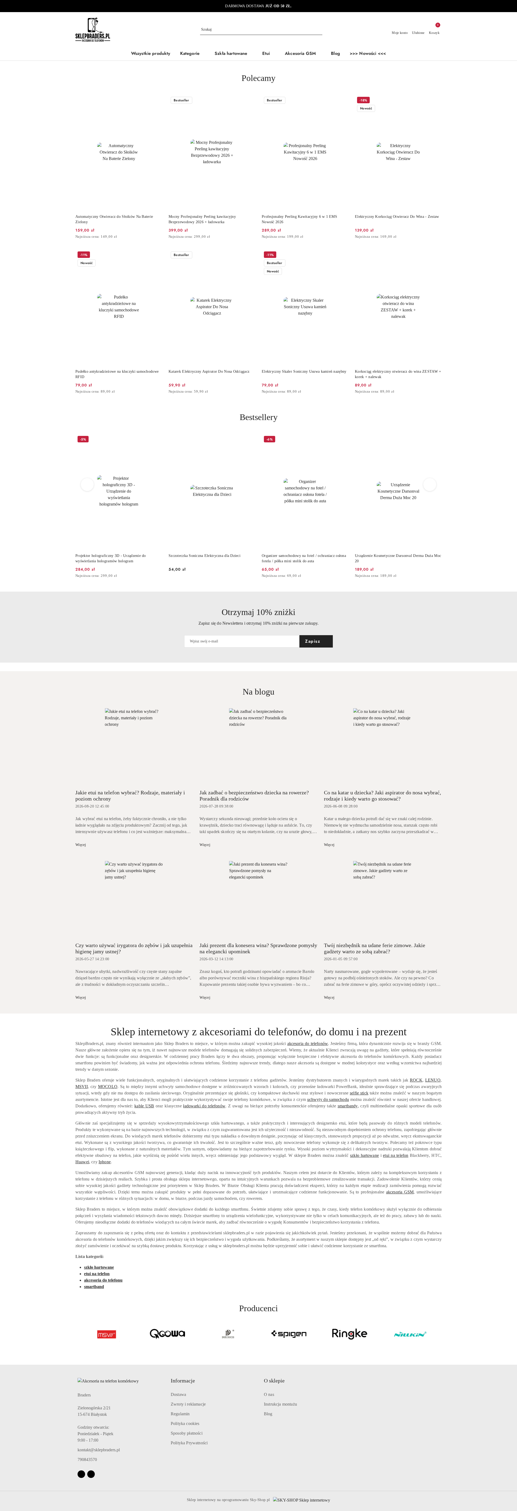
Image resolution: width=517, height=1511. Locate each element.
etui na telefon (395, 1155)
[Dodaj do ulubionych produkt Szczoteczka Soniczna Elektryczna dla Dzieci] (249, 440)
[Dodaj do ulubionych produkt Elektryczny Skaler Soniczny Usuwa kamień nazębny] (342, 255)
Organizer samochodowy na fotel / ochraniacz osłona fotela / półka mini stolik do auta (304, 558)
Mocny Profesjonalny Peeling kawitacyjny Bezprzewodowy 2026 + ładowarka (202, 219)
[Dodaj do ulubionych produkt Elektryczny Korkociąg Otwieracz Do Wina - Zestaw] (435, 101)
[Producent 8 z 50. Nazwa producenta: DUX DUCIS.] (228, 1334)
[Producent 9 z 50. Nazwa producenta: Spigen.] (288, 1334)
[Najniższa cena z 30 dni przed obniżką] (160, 237)
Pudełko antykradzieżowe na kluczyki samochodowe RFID (117, 374)
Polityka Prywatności (189, 1443)
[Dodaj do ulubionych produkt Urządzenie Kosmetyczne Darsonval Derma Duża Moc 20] (435, 440)
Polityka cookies (185, 1423)
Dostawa (178, 1394)
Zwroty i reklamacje (188, 1404)
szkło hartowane (364, 1155)
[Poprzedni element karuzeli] (77, 1334)
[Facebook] (81, 1474)
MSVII (81, 1086)
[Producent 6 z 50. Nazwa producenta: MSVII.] (106, 1334)
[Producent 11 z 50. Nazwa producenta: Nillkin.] (410, 1334)
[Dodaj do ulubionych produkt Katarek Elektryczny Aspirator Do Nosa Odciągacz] (249, 255)
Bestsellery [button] (259, 417)
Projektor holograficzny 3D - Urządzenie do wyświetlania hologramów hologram (110, 558)
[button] (192, 54)
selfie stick (359, 1093)
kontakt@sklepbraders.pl (99, 1450)
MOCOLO (107, 1086)
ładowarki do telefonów (204, 1106)
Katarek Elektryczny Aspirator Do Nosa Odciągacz (209, 371)
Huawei (82, 1162)
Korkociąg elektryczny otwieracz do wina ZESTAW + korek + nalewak (398, 374)
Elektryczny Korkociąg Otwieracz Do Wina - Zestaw (397, 217)
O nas (269, 1394)
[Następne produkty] (430, 484)
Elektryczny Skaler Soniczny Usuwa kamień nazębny (304, 371)
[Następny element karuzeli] (439, 1334)
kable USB (144, 1106)
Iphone (105, 1162)
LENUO (433, 1080)
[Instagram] (91, 1474)
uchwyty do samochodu (328, 1099)
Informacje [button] (183, 1381)
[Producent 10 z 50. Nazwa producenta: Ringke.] (349, 1334)
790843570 (87, 1459)
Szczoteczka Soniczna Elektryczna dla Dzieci (204, 556)
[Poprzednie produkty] (87, 484)
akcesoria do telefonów (307, 1043)
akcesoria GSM (400, 1192)
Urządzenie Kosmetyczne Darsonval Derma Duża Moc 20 (398, 558)
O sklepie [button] (274, 1381)
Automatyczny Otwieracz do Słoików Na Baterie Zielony (114, 219)
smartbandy (348, 1106)
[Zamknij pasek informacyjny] (439, 6)
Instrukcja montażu (280, 1404)
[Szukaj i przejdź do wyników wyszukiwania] (319, 30)
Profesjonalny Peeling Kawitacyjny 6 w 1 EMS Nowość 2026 (299, 219)
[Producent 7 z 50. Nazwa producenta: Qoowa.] (167, 1334)
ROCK (416, 1080)
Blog (268, 1414)
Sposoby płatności (186, 1433)
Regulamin (180, 1414)
